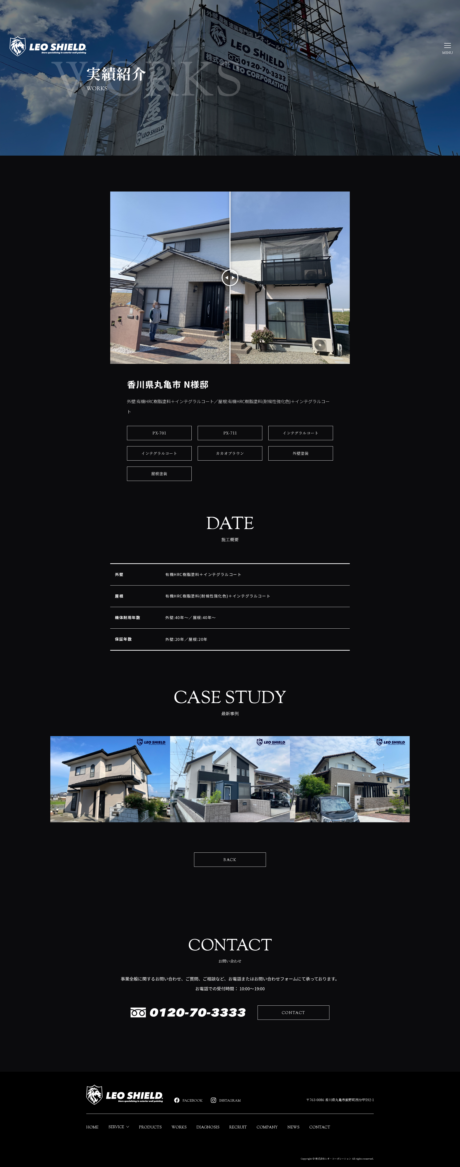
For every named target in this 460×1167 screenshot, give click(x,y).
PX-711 (230, 433)
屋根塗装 (159, 473)
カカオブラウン (230, 453)
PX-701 (159, 433)
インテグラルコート (301, 433)
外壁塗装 (301, 453)
